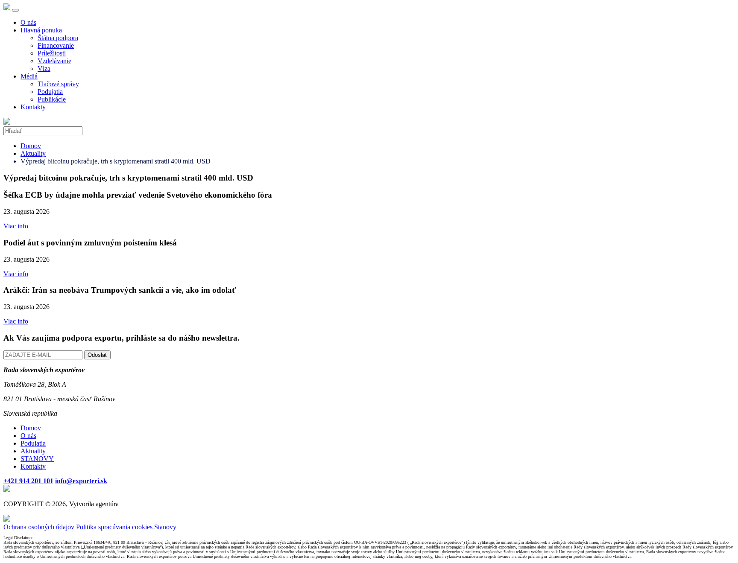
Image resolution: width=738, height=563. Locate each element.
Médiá (29, 76)
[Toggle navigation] (15, 10)
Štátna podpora (58, 37)
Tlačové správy (58, 84)
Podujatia (50, 91)
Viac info (15, 226)
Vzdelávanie (54, 60)
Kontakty (33, 107)
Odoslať (97, 355)
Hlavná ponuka (41, 30)
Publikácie (52, 99)
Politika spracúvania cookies (114, 527)
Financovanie (56, 45)
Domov (30, 145)
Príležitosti (52, 53)
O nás (28, 22)
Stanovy (165, 527)
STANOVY (37, 458)
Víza (44, 68)
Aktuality (33, 153)
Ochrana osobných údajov (38, 527)
